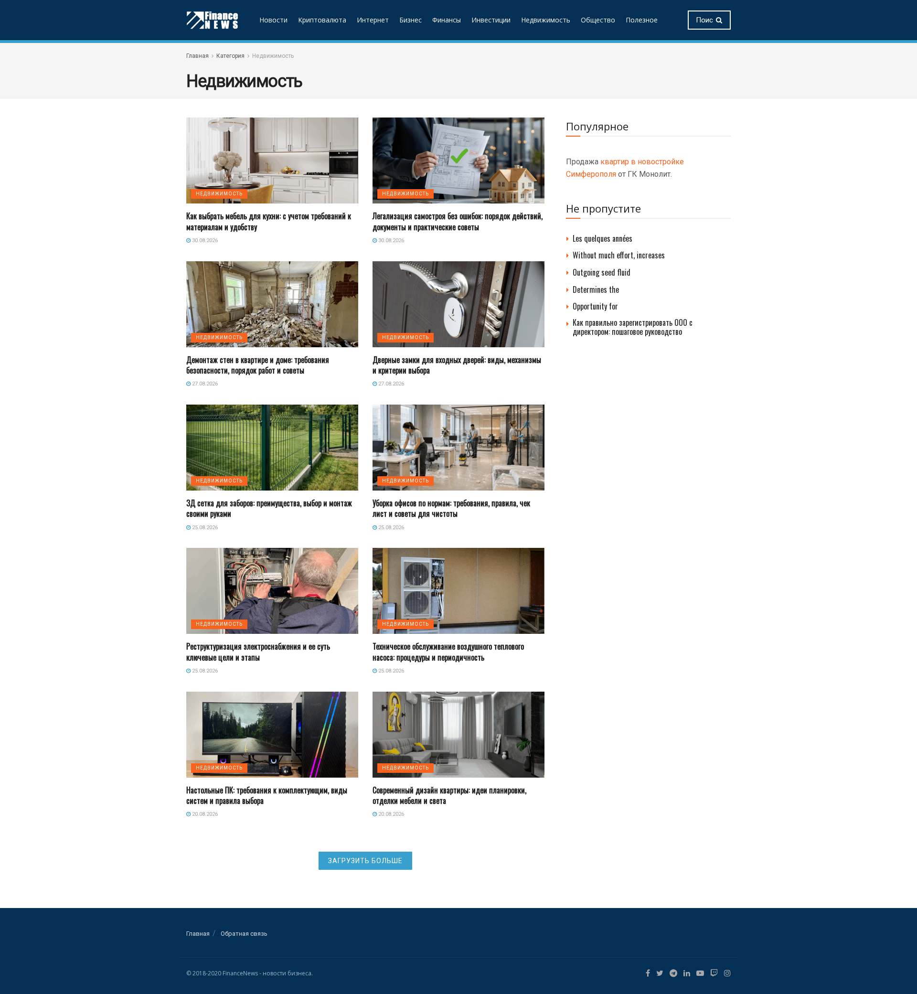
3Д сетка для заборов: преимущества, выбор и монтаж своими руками (269, 508)
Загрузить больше (365, 861)
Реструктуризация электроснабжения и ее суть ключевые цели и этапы (258, 652)
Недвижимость (545, 19)
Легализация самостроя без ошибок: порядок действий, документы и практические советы (458, 221)
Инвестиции (491, 19)
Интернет (373, 19)
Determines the (596, 289)
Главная (197, 56)
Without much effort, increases (619, 255)
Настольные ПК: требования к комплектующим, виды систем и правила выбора (266, 795)
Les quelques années (602, 238)
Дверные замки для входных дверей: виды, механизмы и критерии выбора (457, 365)
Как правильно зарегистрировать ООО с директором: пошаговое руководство (633, 327)
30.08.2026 (204, 240)
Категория (230, 56)
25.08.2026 (204, 527)
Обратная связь (244, 933)
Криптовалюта (322, 19)
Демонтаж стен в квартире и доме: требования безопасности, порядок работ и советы (257, 365)
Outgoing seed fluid (601, 272)
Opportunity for (595, 306)
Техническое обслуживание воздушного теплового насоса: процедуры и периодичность (448, 652)
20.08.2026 (204, 814)
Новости (273, 19)
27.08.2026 (204, 384)
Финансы (446, 19)
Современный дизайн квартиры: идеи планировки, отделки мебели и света (449, 795)
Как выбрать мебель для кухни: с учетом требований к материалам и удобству (268, 221)
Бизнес (410, 19)
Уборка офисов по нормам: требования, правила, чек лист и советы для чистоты (451, 508)
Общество (598, 19)
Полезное (642, 19)
